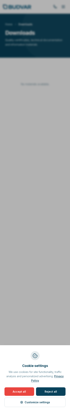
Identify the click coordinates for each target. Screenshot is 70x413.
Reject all (51, 391)
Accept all (19, 391)
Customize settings (37, 402)
